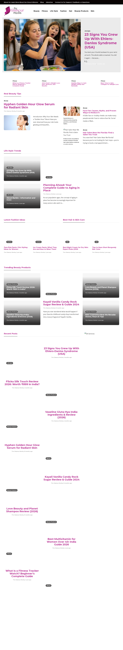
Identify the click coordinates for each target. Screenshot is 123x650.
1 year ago (22, 203)
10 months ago (20, 111)
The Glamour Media (90, 64)
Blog (42, 2)
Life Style (54, 11)
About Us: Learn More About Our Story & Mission (21, 2)
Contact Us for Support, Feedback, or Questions (72, 2)
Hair (70, 11)
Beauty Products (81, 11)
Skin (92, 11)
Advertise (49, 2)
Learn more (11, 630)
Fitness (45, 11)
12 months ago (60, 308)
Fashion (63, 11)
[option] (61, 45)
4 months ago (101, 64)
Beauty (36, 11)
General (101, 619)
